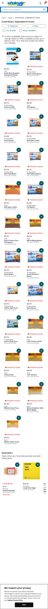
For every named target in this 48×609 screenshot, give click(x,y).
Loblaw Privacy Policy (15, 600)
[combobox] (24, 9)
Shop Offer (6, 494)
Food (4, 18)
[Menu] (3, 3)
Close (24, 605)
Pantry (10, 18)
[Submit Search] (44, 9)
